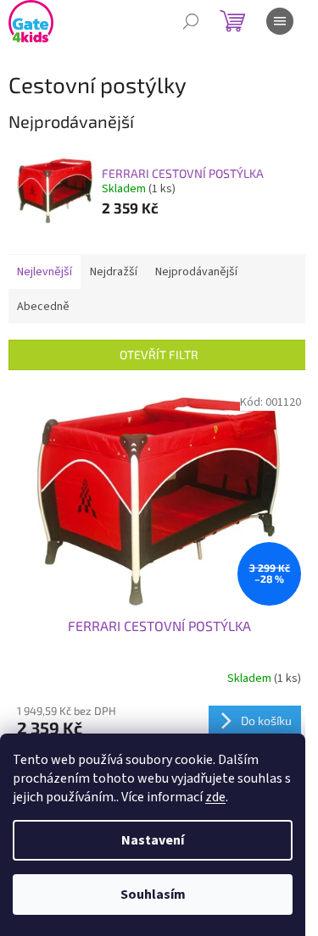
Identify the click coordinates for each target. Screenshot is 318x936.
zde (215, 797)
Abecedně (43, 306)
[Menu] (280, 21)
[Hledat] (191, 21)
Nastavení (152, 840)
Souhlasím (153, 894)
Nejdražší (113, 271)
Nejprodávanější (196, 271)
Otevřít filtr (159, 354)
